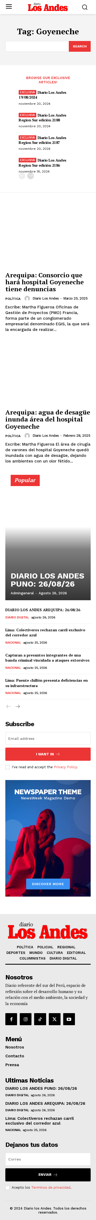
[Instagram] (25, 1019)
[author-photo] (28, 298)
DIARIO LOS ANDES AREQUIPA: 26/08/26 (42, 609)
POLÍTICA (13, 299)
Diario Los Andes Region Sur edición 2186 (42, 162)
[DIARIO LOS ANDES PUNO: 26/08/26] (48, 540)
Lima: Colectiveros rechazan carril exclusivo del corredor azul (45, 632)
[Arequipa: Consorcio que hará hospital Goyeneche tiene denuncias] (48, 236)
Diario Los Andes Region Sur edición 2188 (42, 117)
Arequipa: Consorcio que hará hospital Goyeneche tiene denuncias (44, 282)
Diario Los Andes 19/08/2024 (42, 95)
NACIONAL (13, 642)
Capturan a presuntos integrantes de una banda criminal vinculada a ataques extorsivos (48, 657)
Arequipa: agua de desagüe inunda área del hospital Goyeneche (47, 419)
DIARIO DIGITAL (17, 617)
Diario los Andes (46, 298)
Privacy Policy (65, 767)
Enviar (44, 1175)
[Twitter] (55, 1019)
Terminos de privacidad (50, 1187)
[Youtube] (69, 1019)
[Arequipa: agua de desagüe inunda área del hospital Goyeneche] (48, 373)
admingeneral (22, 593)
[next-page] (30, 176)
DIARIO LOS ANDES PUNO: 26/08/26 (47, 579)
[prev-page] (22, 176)
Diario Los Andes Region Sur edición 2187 (42, 140)
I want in (45, 754)
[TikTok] (40, 1019)
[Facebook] (11, 1019)
